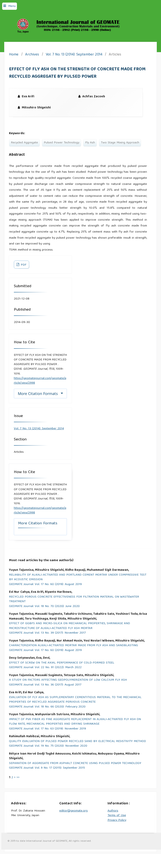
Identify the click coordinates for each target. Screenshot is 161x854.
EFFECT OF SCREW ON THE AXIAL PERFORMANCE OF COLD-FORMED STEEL (61, 663)
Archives (32, 55)
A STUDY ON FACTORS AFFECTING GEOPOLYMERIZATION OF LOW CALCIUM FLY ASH (68, 680)
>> (18, 777)
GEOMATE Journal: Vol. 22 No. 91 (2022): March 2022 (45, 667)
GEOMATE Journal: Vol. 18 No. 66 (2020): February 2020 (47, 707)
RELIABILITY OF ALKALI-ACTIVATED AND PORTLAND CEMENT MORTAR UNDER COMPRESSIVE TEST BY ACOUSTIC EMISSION (77, 577)
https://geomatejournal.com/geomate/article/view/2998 (40, 381)
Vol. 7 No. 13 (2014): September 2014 (74, 55)
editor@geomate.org (73, 811)
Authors (113, 811)
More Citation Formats (38, 393)
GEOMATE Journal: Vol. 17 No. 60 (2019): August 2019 (45, 584)
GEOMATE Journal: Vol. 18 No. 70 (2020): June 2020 (44, 606)
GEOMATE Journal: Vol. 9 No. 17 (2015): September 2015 (47, 768)
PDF (23, 265)
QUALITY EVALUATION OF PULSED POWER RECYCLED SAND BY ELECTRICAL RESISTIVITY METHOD (77, 741)
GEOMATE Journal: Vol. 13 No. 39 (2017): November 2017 (47, 633)
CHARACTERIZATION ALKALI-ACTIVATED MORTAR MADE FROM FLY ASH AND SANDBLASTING (73, 645)
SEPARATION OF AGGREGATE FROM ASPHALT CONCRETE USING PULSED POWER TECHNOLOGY (75, 763)
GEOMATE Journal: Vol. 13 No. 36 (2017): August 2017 (45, 685)
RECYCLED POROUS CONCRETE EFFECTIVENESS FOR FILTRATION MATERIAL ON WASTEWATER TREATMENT (74, 599)
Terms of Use (117, 815)
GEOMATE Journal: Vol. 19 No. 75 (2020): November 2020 (48, 746)
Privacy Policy (117, 820)
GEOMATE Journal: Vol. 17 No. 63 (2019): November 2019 (47, 729)
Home (13, 55)
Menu (12, 6)
